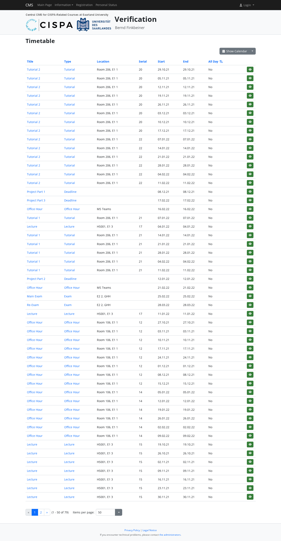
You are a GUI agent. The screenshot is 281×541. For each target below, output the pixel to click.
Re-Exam (33, 305)
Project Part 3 (36, 200)
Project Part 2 (36, 279)
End (185, 61)
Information (63, 5)
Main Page (44, 5)
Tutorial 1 (33, 218)
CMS (29, 4)
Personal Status (106, 5)
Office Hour (35, 209)
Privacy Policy (132, 530)
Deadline (70, 192)
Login (247, 5)
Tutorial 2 (33, 69)
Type (67, 61)
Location (103, 61)
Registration (84, 5)
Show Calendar (236, 51)
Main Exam (34, 296)
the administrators (170, 534)
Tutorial (69, 69)
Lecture (32, 226)
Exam (68, 296)
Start (161, 61)
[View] (250, 69)
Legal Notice (150, 530)
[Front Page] (69, 22)
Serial (143, 61)
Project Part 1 (36, 192)
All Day (213, 61)
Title (30, 61)
